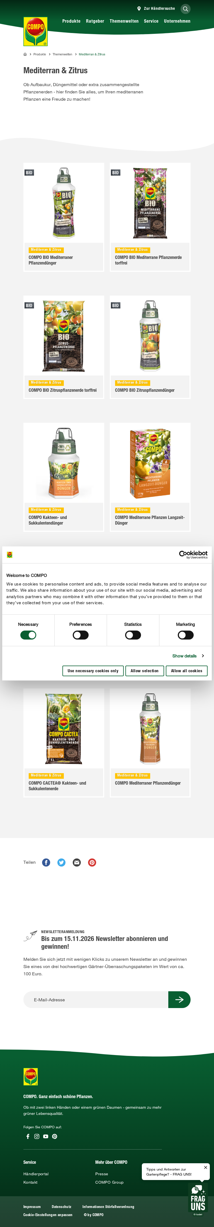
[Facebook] (27, 1136)
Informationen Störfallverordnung (108, 1207)
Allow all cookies (187, 671)
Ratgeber (95, 22)
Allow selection (145, 671)
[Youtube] (45, 1136)
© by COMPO (94, 1215)
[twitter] (61, 862)
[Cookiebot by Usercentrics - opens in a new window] (183, 555)
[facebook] (46, 862)
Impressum (32, 1207)
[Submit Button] (179, 999)
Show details (184, 655)
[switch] (81, 635)
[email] (76, 862)
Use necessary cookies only (93, 671)
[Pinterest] (54, 1136)
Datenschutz (61, 1207)
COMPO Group (109, 1182)
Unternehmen (177, 22)
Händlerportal (36, 1173)
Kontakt (30, 1182)
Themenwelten (124, 22)
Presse (101, 1173)
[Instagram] (36, 1136)
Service (151, 22)
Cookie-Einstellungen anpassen (48, 1215)
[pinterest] (92, 862)
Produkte (71, 22)
